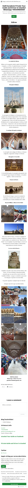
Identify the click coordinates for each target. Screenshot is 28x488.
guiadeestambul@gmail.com (8, 431)
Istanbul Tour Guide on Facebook (12, 436)
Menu (15, 16)
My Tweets (3, 453)
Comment (22, 414)
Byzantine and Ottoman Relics (7, 471)
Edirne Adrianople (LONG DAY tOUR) (14, 473)
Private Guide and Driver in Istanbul (13, 443)
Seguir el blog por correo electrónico (13, 456)
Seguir (3, 466)
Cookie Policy (7, 481)
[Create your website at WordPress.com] (14, 1)
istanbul (3, 428)
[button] (14, 42)
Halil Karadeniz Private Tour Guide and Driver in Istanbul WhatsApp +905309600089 (14, 8)
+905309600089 (4, 429)
